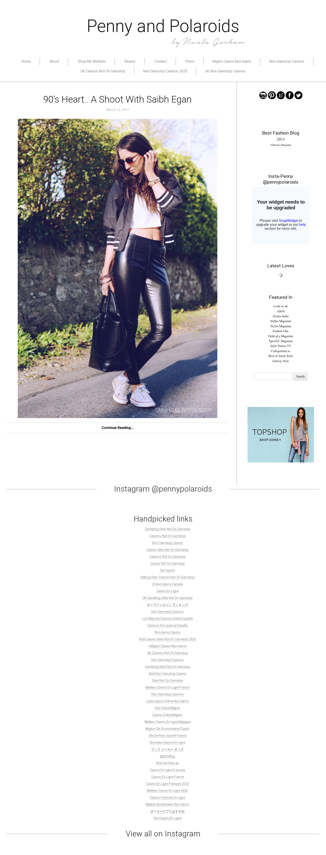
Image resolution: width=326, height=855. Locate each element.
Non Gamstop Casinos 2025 (165, 71)
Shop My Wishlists (92, 61)
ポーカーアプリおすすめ (167, 811)
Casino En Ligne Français (167, 770)
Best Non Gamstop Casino (167, 673)
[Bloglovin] (281, 95)
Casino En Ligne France (167, 777)
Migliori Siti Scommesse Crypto (167, 728)
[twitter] (298, 95)
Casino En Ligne (167, 591)
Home (26, 61)
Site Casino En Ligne (167, 818)
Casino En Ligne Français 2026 (167, 784)
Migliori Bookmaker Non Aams (167, 804)
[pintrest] (272, 95)
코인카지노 (167, 756)
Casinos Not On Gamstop (167, 536)
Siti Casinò (167, 570)
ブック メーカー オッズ (167, 749)
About (54, 61)
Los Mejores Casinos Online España (167, 618)
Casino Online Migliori (167, 715)
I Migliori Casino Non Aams (168, 646)
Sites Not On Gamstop (167, 680)
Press (190, 61)
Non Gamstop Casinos (286, 61)
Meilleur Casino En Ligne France (167, 687)
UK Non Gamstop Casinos (225, 71)
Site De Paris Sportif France (168, 735)
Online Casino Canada (167, 584)
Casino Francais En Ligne (167, 797)
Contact (160, 61)
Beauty (130, 61)
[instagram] (263, 95)
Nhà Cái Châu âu (167, 763)
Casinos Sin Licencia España (167, 625)
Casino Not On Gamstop (167, 563)
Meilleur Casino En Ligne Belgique (167, 722)
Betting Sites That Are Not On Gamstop (167, 577)
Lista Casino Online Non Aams (167, 701)
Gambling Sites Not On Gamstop (167, 529)
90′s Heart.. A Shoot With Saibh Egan (117, 99)
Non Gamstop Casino (167, 543)
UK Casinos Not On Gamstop (103, 71)
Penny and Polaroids (163, 26)
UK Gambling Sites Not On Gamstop (167, 598)
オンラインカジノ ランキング (167, 605)
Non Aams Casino (167, 632)
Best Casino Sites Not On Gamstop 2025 (167, 639)
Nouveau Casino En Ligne (167, 742)
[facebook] (290, 95)
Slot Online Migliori (167, 708)
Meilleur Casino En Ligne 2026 (167, 790)
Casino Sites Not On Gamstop (168, 549)
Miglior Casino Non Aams (231, 61)
